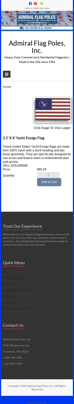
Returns (7, 284)
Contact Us (9, 296)
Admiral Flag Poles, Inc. (37, 46)
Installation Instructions (16, 290)
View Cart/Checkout (15, 308)
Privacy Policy (11, 302)
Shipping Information (15, 278)
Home (7, 86)
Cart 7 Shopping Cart (37, 402)
